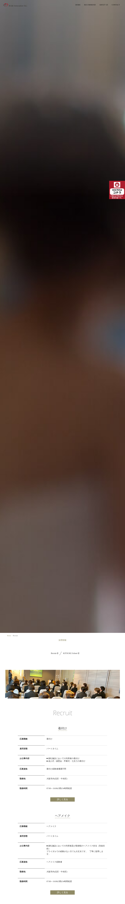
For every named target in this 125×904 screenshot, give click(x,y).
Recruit (54, 653)
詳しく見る (62, 799)
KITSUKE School (70, 653)
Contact (116, 5)
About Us (103, 5)
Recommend (90, 5)
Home (78, 5)
